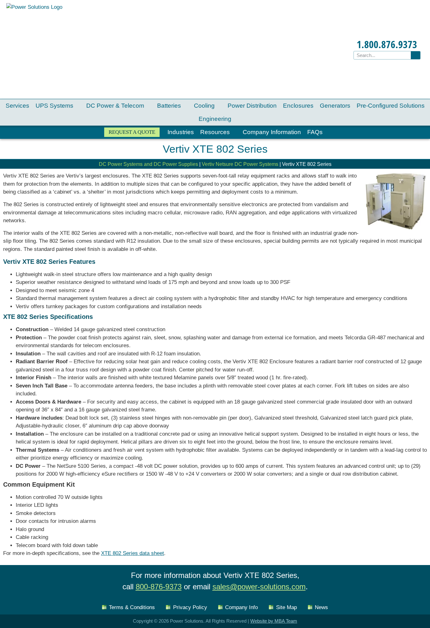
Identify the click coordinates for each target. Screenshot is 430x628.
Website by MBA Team (273, 621)
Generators (335, 105)
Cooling (204, 105)
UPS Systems (54, 105)
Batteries (169, 105)
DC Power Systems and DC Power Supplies (148, 164)
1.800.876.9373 (387, 44)
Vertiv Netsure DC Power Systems (240, 164)
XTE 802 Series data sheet (132, 553)
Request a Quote (132, 132)
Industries (180, 132)
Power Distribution (252, 105)
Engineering (215, 119)
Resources (215, 132)
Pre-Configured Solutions (391, 105)
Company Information (272, 132)
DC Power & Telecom (115, 105)
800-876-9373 (159, 586)
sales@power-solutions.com (259, 586)
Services (17, 105)
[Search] (415, 55)
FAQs (315, 132)
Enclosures (298, 105)
